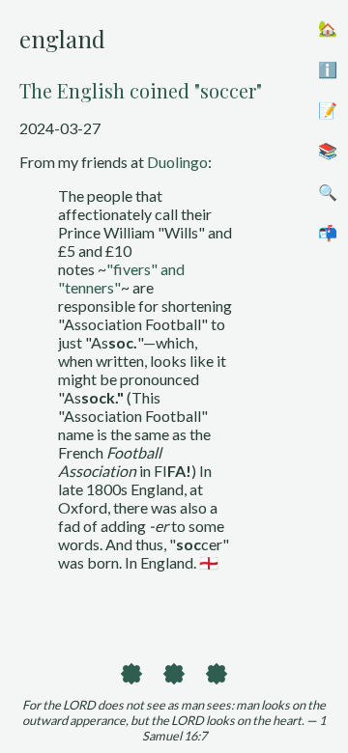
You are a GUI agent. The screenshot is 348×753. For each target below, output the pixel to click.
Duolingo (177, 162)
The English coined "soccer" (140, 90)
